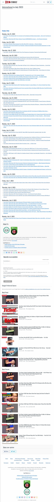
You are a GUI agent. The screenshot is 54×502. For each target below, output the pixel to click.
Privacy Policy (46, 458)
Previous (4, 31)
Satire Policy (37, 458)
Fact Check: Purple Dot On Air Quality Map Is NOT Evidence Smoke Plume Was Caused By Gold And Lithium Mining (27, 175)
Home (6, 458)
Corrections (26, 460)
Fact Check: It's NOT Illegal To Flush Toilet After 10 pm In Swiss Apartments (19, 164)
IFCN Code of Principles (20, 458)
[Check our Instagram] (11, 252)
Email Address (6, 261)
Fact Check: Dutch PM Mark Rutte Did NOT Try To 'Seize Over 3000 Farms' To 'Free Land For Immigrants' (25, 148)
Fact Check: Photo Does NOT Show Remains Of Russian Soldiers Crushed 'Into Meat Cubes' (22, 202)
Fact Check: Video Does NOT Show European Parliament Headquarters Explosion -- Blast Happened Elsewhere (26, 163)
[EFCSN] (27, 492)
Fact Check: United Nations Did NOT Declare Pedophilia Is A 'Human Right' (19, 190)
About (11, 458)
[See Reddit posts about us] (21, 252)
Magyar (23, 462)
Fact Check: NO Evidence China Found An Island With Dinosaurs (16, 192)
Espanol (17, 462)
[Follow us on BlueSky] (7, 252)
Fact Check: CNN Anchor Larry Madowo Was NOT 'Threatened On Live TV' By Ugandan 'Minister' (23, 75)
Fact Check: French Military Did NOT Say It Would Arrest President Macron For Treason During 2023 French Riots (27, 114)
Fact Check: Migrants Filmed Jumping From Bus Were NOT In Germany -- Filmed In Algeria (22, 43)
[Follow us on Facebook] (9, 252)
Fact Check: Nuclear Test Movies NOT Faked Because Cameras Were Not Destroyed (21, 57)
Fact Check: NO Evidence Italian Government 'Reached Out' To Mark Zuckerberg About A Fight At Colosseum (26, 208)
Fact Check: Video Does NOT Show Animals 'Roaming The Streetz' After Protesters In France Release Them (26, 189)
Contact (38, 460)
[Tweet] (51, 2)
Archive (32, 460)
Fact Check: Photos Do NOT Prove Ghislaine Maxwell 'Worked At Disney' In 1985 (20, 78)
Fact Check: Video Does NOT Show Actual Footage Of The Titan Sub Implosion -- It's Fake (22, 205)
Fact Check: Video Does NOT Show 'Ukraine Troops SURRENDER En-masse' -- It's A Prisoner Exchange (25, 38)
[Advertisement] (27, 18)
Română (29, 462)
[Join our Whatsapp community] (14, 252)
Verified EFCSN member (9, 245)
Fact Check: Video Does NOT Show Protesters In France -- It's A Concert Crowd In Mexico (22, 193)
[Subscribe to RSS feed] (24, 252)
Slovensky (41, 462)
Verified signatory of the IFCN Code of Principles (14, 244)
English (12, 462)
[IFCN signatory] (27, 484)
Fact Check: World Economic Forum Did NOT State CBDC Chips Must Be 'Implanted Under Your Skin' (24, 132)
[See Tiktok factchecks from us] (4, 252)
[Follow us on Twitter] (16, 252)
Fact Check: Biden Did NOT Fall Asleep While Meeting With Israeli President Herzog (20, 99)
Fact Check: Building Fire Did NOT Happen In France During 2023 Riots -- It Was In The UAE (22, 206)
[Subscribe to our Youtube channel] (19, 252)
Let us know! (14, 240)
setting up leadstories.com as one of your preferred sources (37, 289)
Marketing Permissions (8, 267)
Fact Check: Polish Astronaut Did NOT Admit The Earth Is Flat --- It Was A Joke (19, 143)
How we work (30, 458)
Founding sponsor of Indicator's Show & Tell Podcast (15, 247)
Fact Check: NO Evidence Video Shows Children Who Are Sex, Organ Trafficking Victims (21, 68)
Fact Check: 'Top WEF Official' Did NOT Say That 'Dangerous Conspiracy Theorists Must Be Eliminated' (25, 52)
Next (8, 31)
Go (44, 2)
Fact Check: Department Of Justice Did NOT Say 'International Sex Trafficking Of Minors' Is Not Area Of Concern (26, 137)
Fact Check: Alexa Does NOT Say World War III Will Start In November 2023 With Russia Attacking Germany (25, 177)
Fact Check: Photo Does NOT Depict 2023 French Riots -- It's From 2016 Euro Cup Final (21, 210)
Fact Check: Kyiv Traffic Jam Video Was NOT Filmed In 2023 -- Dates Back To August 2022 (22, 94)
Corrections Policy (18, 460)
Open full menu (3, 2)
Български (6, 462)
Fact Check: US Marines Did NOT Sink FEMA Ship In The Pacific (16, 79)
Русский (35, 462)
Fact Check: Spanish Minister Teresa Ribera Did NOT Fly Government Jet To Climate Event (22, 138)
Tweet (13, 451)
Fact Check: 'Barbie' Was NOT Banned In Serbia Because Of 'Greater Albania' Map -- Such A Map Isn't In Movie (26, 70)
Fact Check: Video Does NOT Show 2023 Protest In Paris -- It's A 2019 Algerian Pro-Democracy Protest (24, 203)
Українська (48, 462)
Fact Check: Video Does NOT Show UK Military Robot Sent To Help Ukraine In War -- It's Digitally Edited (25, 76)
